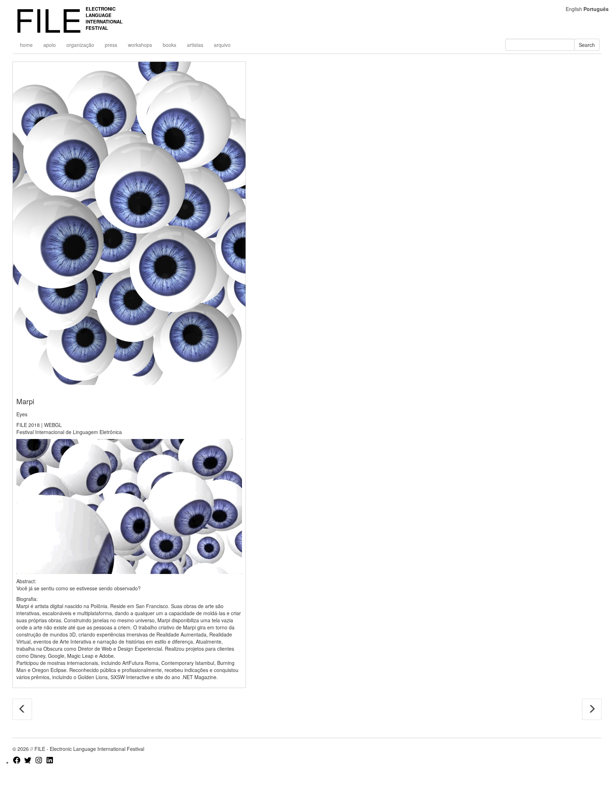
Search (587, 44)
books (169, 44)
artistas (195, 44)
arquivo (222, 44)
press (111, 44)
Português (596, 8)
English (574, 8)
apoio (49, 44)
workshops (140, 44)
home (26, 44)
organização (80, 44)
